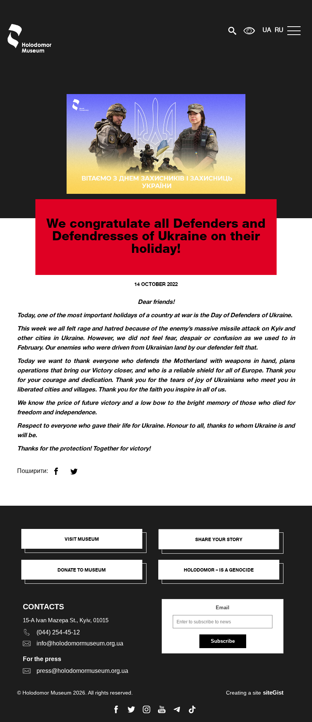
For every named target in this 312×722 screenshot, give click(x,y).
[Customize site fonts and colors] (249, 30)
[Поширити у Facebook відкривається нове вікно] (61, 468)
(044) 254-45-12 (58, 632)
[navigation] (295, 30)
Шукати (205, 31)
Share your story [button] (218, 539)
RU (279, 30)
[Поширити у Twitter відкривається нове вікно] (79, 468)
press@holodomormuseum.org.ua (82, 671)
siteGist (273, 692)
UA (267, 30)
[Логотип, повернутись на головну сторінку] (31, 38)
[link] (85, 573)
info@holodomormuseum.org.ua (80, 643)
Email (222, 607)
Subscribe (223, 641)
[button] (85, 542)
